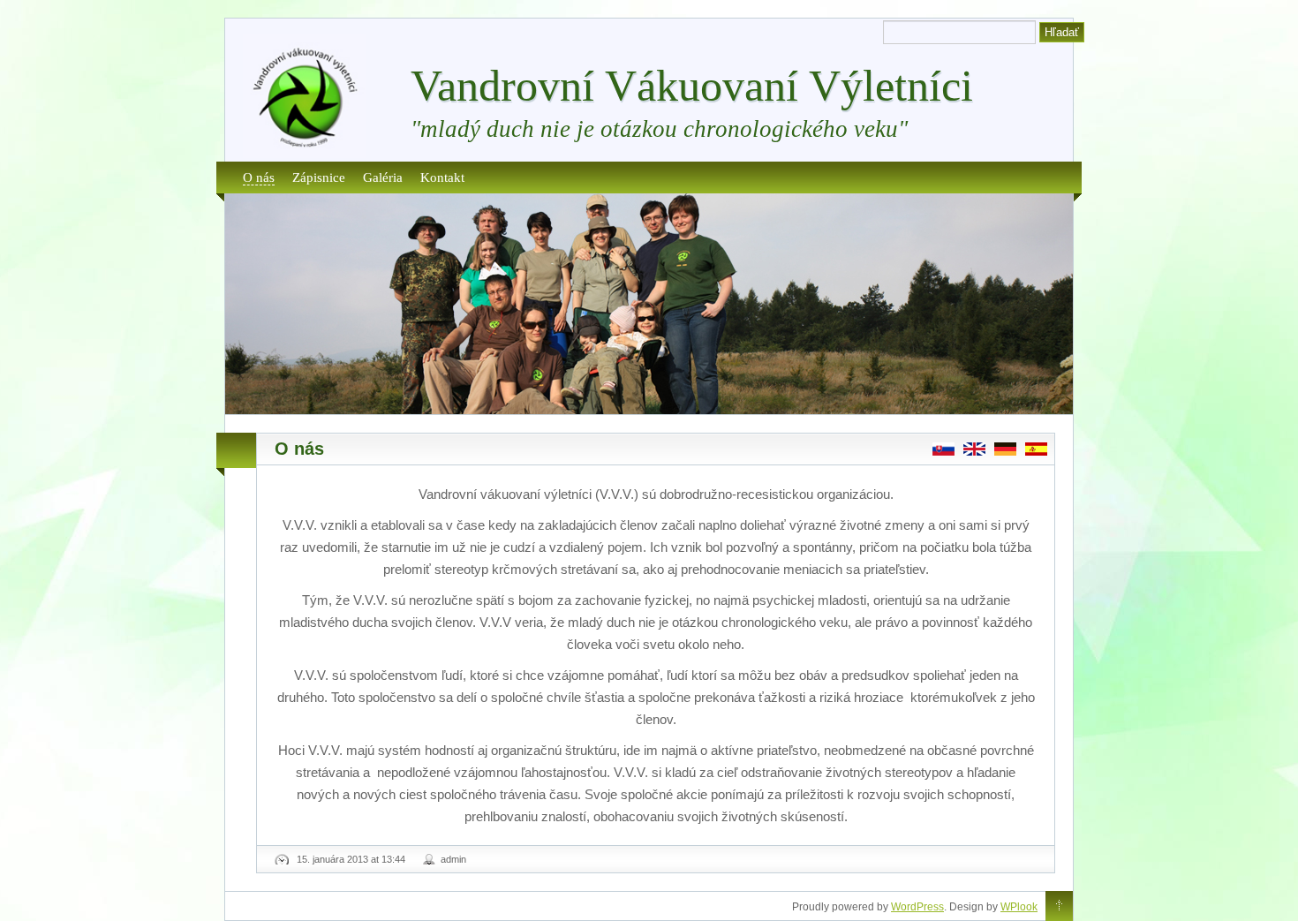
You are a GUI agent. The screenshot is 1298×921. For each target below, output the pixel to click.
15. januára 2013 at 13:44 (351, 859)
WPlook (1019, 907)
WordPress (917, 907)
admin (453, 859)
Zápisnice (318, 177)
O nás (259, 177)
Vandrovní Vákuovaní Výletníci (692, 85)
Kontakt (442, 177)
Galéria (383, 177)
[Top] (1059, 907)
